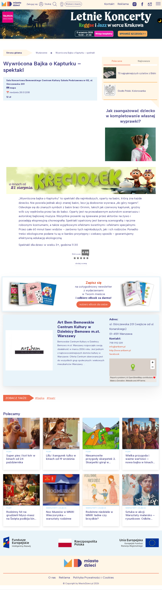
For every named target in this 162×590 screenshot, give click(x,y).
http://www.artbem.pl (120, 350)
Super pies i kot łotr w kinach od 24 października (20, 459)
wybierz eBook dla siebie (93, 304)
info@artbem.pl (117, 346)
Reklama (123, 4)
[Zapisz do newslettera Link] (150, 4)
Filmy (9, 451)
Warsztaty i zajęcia (56, 508)
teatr (52, 398)
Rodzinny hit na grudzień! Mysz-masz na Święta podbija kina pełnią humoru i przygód (21, 518)
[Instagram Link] (134, 4)
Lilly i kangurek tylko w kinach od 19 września (61, 457)
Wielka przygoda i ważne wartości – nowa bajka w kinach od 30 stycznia (139, 461)
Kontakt (109, 4)
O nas (52, 577)
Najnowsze (144, 61)
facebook (114, 354)
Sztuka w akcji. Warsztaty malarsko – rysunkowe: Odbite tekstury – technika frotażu (140, 518)
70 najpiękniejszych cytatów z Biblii (137, 73)
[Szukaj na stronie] (51, 4)
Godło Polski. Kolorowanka (132, 90)
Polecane (117, 61)
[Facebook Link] (142, 4)
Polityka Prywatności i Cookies (93, 577)
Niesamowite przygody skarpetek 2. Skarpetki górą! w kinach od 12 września (101, 461)
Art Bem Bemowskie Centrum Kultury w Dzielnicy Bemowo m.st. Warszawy (78, 329)
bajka (40, 398)
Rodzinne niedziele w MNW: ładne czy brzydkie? (99, 515)
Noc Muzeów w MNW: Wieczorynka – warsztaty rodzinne (60, 515)
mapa (13, 87)
